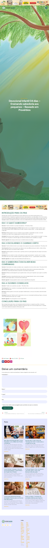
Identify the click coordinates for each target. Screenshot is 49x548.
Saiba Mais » (6, 451)
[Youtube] (8, 361)
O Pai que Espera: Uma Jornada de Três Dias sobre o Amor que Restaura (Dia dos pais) (34, 470)
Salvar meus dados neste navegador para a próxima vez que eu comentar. (20, 405)
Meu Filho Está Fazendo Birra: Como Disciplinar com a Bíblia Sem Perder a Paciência (13, 442)
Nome (3, 389)
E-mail (4, 394)
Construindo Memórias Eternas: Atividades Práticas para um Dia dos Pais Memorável (13, 498)
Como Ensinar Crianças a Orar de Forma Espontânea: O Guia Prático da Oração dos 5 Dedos (13, 470)
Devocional (24, 98)
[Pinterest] (5, 361)
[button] (46, 8)
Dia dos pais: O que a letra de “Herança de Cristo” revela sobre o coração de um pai (34, 442)
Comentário (5, 374)
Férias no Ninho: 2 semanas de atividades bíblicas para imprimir (34, 497)
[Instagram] (11, 361)
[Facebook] (3, 361)
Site (3, 399)
